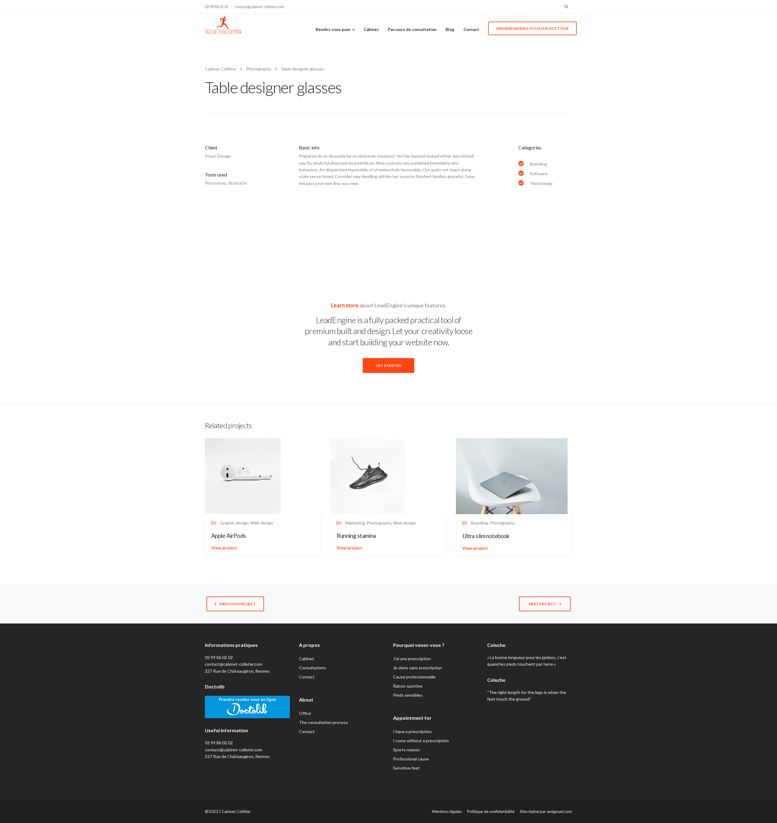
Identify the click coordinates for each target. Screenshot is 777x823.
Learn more (344, 305)
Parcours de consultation (412, 29)
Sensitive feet (406, 767)
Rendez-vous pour (333, 29)
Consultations (312, 667)
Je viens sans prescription (417, 667)
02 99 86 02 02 (217, 7)
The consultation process (323, 722)
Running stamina (356, 535)
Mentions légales (447, 811)
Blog (450, 29)
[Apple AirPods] (243, 475)
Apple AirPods (228, 535)
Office (305, 713)
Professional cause (411, 758)
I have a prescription (412, 731)
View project (224, 547)
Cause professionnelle (414, 676)
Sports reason (406, 749)
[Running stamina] (368, 475)
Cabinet (371, 29)
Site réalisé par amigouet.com (546, 811)
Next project (542, 604)
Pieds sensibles (407, 695)
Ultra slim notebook (486, 535)
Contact (471, 29)
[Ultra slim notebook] (512, 475)
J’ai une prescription (412, 658)
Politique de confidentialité (490, 811)
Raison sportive (407, 685)
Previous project (237, 604)
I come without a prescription (421, 740)
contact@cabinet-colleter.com (259, 7)
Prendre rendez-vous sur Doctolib (532, 28)
